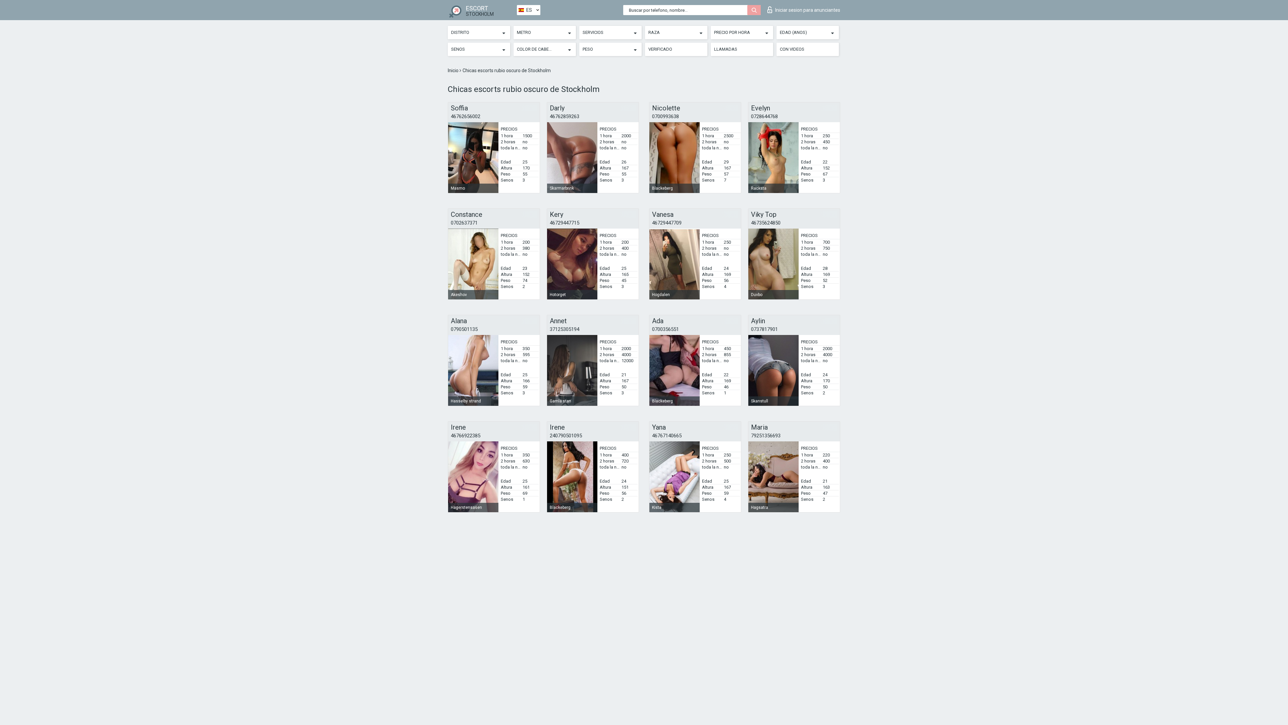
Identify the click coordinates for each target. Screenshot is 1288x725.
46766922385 (465, 436)
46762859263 (564, 116)
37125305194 (564, 329)
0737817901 (764, 329)
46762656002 (465, 116)
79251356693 (766, 436)
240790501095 (566, 436)
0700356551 (665, 329)
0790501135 (464, 329)
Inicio (454, 70)
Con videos (792, 49)
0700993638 (665, 116)
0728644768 (764, 116)
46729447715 (564, 223)
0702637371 (464, 223)
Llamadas (725, 49)
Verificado (660, 49)
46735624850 (766, 223)
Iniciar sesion (807, 10)
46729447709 (667, 223)
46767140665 (667, 436)
